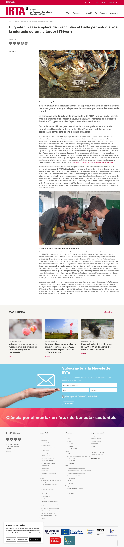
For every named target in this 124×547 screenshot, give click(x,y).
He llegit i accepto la (81, 396)
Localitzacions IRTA (46, 445)
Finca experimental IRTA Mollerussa (76, 473)
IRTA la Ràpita (70, 493)
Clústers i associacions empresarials (50, 511)
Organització (44, 440)
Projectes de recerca (46, 487)
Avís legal (93, 436)
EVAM (68, 453)
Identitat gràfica (45, 465)
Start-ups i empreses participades (50, 508)
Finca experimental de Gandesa (75, 488)
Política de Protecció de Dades (88, 396)
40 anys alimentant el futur (48, 448)
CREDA (69, 441)
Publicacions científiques (47, 489)
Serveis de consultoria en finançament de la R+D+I (52, 504)
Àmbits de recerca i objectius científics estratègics (51, 481)
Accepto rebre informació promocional (76, 398)
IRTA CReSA (70, 446)
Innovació (88, 13)
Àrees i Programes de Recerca (49, 484)
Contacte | (104, 2)
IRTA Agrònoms (71, 478)
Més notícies (108, 312)
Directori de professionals (47, 458)
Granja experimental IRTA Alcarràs (76, 475)
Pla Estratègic (44, 453)
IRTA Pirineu (70, 483)
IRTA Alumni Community (47, 460)
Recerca (76, 13)
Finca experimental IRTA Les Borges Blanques (79, 470)
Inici (10, 21)
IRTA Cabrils (70, 443)
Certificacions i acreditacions (48, 473)
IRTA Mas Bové (71, 496)
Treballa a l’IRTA (45, 455)
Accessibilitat (94, 443)
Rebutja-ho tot (22, 539)
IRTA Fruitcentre (71, 481)
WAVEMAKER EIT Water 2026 (49, 516)
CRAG (69, 438)
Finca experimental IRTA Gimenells (76, 468)
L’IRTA (66, 13)
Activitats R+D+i (45, 496)
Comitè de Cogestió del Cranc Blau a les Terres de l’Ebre (92, 162)
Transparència (45, 468)
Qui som (43, 438)
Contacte (43, 475)
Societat (114, 13)
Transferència (101, 13)
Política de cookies (96, 441)
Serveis (43, 499)
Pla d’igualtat (44, 470)
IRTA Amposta (71, 491)
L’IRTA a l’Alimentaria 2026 (48, 513)
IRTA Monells (70, 463)
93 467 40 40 (10, 450)
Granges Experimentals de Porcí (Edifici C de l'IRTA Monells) (78, 457)
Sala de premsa (45, 450)
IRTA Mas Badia (71, 460)
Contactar (8, 451)
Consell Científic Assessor (47, 443)
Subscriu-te (69, 403)
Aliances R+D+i (45, 494)
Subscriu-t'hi (95, 458)
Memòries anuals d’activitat (48, 463)
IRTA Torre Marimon (72, 448)
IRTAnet (93, 446)
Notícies (23, 21)
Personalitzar (11, 539)
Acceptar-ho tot (35, 539)
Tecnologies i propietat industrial (49, 501)
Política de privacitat (96, 438)
